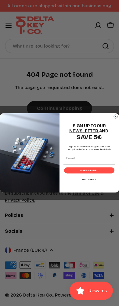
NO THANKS (89, 180)
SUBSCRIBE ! (89, 170)
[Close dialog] (115, 116)
